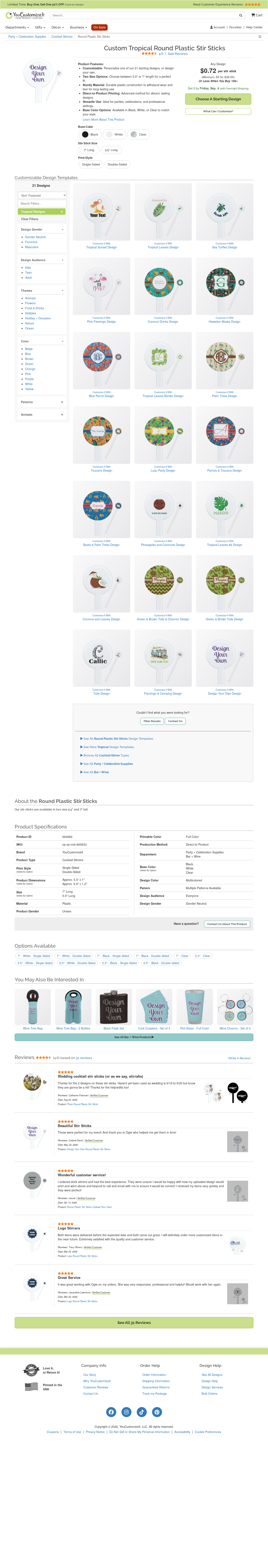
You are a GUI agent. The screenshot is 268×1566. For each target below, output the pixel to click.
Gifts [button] (39, 27)
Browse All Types (106, 755)
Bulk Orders (209, 1393)
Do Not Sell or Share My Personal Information (139, 1432)
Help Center (254, 27)
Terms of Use (72, 1432)
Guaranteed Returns (156, 1387)
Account (219, 27)
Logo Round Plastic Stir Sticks (82, 1256)
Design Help (210, 1381)
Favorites (235, 27)
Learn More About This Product (103, 119)
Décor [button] (57, 27)
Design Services (212, 1387)
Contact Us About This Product (227, 924)
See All (108, 763)
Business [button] (77, 27)
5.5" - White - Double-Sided (77, 963)
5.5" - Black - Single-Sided (119, 963)
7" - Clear (182, 956)
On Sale (99, 27)
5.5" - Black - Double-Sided (161, 963)
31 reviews (84, 1058)
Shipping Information (156, 1381)
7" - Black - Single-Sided (113, 956)
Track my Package (154, 1393)
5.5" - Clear (202, 956)
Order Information (154, 1375)
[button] (255, 15)
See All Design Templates (118, 738)
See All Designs (212, 1375)
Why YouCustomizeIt (97, 1381)
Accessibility (182, 1432)
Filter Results (152, 721)
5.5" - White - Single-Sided (35, 963)
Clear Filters (29, 219)
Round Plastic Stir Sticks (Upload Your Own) (89, 1207)
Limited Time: (46, 4)
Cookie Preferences (208, 1432)
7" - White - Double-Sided (73, 956)
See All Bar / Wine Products (133, 1037)
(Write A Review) (239, 1058)
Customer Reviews (95, 1387)
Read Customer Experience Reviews (218, 4)
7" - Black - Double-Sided (152, 956)
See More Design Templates (108, 747)
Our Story (89, 1375)
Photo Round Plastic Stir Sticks (82, 1104)
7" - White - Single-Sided (34, 956)
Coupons (53, 1432)
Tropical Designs (36, 211)
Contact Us (175, 721)
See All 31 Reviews (134, 1322)
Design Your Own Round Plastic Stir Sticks (88, 1149)
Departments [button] (16, 27)
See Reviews (173, 54)
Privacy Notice (95, 1432)
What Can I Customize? (218, 111)
